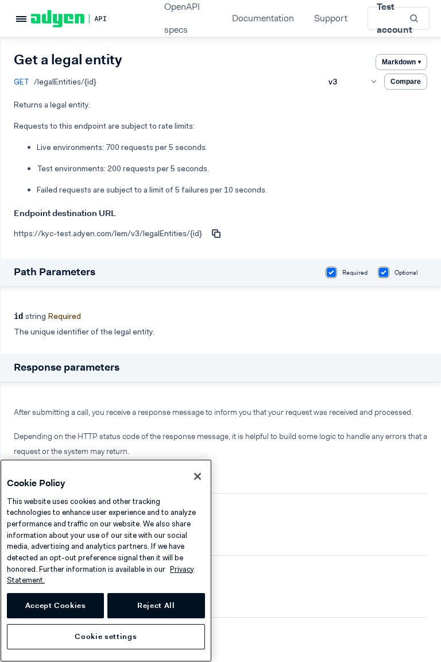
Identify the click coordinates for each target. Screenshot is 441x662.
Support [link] (330, 18)
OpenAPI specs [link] (182, 18)
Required (355, 272)
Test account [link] (394, 18)
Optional (406, 272)
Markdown (401, 62)
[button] (415, 18)
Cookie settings (106, 636)
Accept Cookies (55, 605)
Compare (405, 82)
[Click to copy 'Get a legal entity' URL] (215, 233)
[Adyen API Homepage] (88, 19)
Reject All (156, 605)
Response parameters (66, 367)
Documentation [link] (263, 18)
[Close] (197, 476)
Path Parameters (54, 272)
